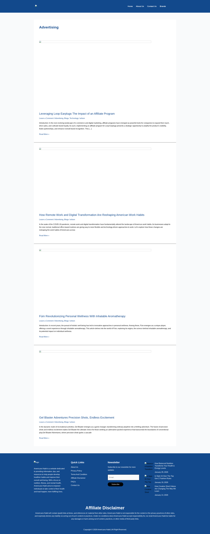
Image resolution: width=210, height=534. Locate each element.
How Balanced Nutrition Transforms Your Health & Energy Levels (165, 465)
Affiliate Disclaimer (78, 478)
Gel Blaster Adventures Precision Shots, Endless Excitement (76, 417)
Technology (74, 118)
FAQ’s (73, 482)
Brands (163, 6)
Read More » (44, 134)
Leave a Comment (46, 118)
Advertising (59, 118)
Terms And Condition (79, 474)
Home (130, 6)
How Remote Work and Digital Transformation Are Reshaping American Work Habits (91, 215)
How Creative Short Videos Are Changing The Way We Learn (165, 488)
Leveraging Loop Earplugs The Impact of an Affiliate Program (77, 113)
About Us (140, 6)
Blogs (66, 118)
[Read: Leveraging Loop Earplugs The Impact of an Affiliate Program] (95, 75)
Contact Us (152, 6)
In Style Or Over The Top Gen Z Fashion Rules (164, 477)
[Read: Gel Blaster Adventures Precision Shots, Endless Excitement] (95, 382)
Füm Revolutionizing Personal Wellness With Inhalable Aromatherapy (82, 316)
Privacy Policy (76, 471)
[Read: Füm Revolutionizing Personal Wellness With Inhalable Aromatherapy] (95, 280)
